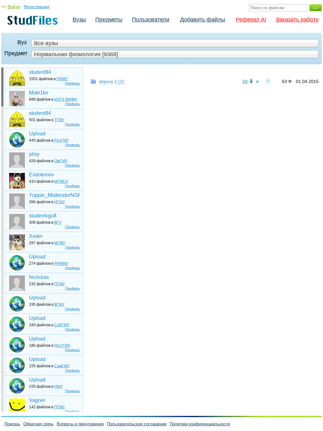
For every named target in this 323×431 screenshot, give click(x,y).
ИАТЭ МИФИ (65, 99)
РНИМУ (61, 263)
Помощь (12, 424)
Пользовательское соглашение (137, 424)
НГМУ (59, 202)
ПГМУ (59, 284)
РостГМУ (62, 345)
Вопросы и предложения (80, 424)
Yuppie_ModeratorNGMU (54, 195)
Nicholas (39, 277)
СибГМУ (61, 325)
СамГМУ (62, 366)
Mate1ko (38, 92)
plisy (34, 154)
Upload (37, 133)
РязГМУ (61, 140)
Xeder (36, 236)
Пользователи (150, 19)
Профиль (72, 83)
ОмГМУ (61, 161)
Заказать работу (297, 19)
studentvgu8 (42, 215)
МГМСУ (61, 181)
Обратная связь (38, 424)
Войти (14, 6)
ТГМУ (59, 120)
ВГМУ (59, 304)
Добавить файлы (202, 19)
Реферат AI (251, 19)
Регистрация (37, 6)
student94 (40, 72)
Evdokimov (41, 174)
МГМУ (59, 243)
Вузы (79, 19)
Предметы (108, 19)
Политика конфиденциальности (200, 424)
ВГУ (58, 222)
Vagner (37, 400)
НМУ (58, 386)
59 (245, 81)
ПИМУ (62, 79)
